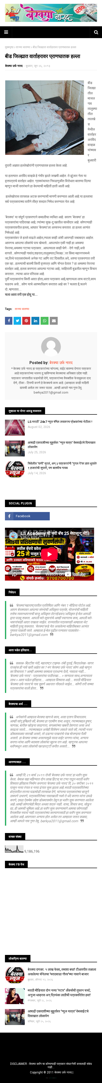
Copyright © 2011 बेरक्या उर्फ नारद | (51, 1072)
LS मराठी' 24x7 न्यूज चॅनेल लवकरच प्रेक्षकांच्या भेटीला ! (60, 422)
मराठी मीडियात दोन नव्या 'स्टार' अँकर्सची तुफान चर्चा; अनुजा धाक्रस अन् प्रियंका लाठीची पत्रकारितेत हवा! (59, 992)
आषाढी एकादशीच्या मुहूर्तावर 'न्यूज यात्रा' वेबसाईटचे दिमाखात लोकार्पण (61, 445)
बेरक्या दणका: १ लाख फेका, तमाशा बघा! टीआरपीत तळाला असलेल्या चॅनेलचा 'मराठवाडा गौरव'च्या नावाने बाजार (62, 971)
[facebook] (27, 516)
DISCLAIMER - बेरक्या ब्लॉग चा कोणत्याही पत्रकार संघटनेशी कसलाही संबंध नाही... (51, 1065)
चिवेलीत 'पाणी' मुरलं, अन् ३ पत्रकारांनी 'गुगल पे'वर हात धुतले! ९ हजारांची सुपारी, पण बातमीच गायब (62, 466)
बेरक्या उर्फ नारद (14, 66)
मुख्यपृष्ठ (9, 47)
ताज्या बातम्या (23, 47)
